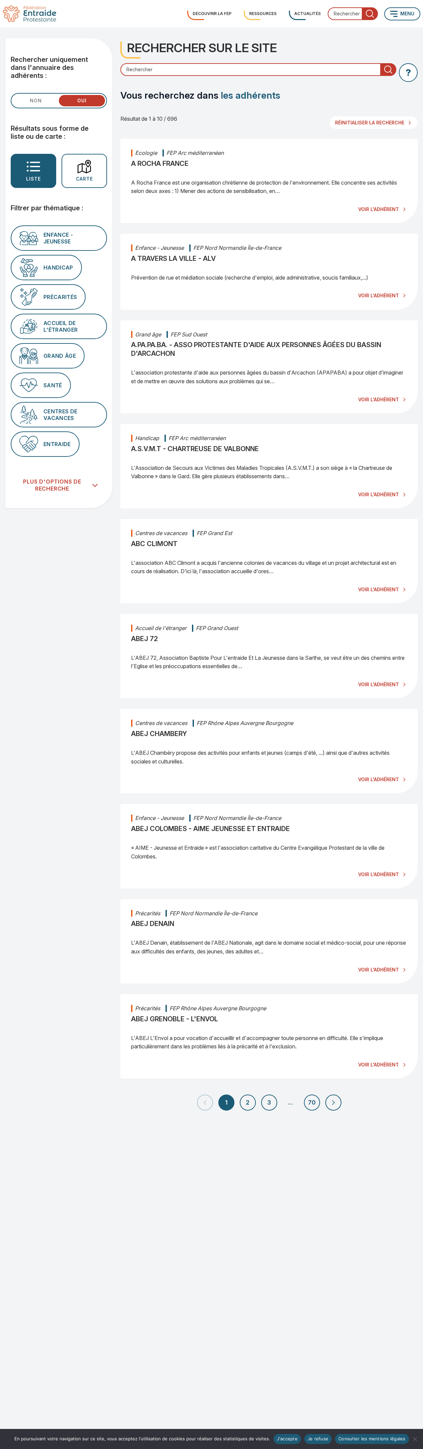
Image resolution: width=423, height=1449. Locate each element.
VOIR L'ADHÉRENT (378, 209)
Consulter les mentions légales (372, 1438)
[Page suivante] (333, 1103)
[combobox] (353, 13)
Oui (81, 100)
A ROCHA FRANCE (160, 164)
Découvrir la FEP (212, 13)
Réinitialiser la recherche (369, 122)
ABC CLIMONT (154, 544)
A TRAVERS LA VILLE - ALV (173, 258)
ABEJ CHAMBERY (159, 734)
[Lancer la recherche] (370, 13)
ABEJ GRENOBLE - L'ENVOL (174, 1019)
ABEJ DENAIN (152, 924)
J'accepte (287, 1438)
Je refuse (318, 1438)
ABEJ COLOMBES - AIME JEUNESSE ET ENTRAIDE (210, 829)
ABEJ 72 (144, 639)
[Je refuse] (414, 1439)
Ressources (263, 13)
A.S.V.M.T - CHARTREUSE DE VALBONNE (195, 449)
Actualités (307, 13)
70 (312, 1102)
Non (35, 100)
